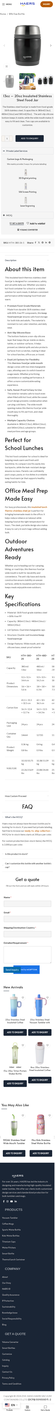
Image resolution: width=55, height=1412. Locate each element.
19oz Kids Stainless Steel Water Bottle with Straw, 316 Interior (39, 1142)
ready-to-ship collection (36, 827)
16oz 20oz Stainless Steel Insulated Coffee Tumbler (39, 1067)
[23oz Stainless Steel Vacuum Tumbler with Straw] (38, 1002)
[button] (4, 45)
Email (6, 909)
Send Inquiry (11, 966)
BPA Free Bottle (17, 13)
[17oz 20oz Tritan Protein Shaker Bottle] (14, 1050)
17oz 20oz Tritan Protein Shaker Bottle (14, 1069)
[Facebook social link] (34, 240)
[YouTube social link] (10, 1198)
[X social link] (38, 240)
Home (3, 13)
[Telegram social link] (48, 240)
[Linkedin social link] (45, 240)
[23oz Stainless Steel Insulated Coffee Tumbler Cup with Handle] (14, 1002)
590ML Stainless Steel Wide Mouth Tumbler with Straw (13, 1140)
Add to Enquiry (29, 138)
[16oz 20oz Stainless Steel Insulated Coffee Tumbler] (38, 1050)
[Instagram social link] (6, 1198)
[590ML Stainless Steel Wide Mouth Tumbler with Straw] (13, 1121)
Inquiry (46, 4)
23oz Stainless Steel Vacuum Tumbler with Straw (39, 1019)
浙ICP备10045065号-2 (38, 1396)
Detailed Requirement (15, 940)
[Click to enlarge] (7, 66)
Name (6, 894)
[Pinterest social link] (41, 240)
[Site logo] (27, 3)
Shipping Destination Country (19, 924)
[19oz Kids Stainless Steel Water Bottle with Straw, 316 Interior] (40, 1121)
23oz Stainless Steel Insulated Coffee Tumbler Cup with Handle (14, 1021)
